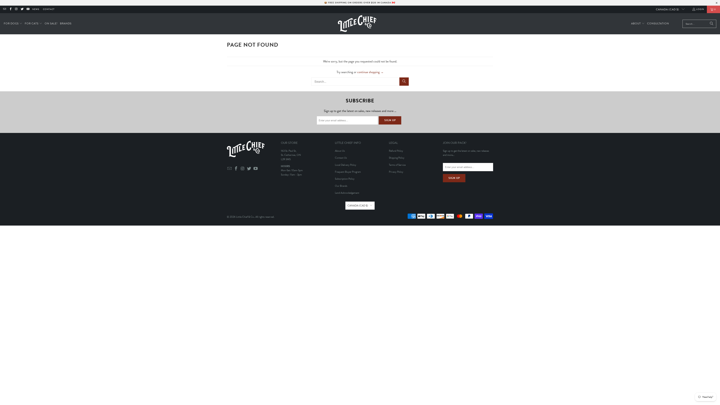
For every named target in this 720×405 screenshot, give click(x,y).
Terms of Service (397, 165)
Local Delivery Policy (345, 165)
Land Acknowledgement (347, 193)
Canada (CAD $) (668, 9)
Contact (49, 9)
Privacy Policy (396, 172)
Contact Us (341, 158)
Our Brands (341, 186)
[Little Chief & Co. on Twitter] (22, 9)
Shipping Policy (396, 158)
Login (700, 9)
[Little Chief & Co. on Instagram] (16, 9)
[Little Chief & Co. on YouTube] (27, 9)
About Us (340, 151)
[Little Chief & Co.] (357, 23)
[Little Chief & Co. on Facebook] (10, 9)
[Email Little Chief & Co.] (4, 9)
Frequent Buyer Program (348, 172)
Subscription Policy (345, 179)
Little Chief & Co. (245, 217)
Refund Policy (396, 151)
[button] (13, 24)
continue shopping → (370, 72)
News (35, 9)
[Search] (711, 24)
